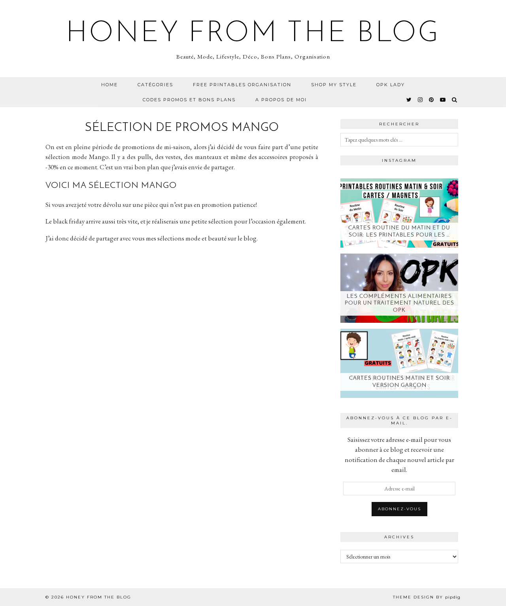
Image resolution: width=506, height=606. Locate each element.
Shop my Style (334, 84)
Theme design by (427, 597)
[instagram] (420, 99)
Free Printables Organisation (242, 84)
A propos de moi (281, 99)
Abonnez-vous (399, 508)
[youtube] (443, 99)
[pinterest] (431, 99)
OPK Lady (390, 84)
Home (109, 84)
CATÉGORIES (155, 84)
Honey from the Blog (253, 34)
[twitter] (409, 99)
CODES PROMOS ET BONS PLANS (189, 99)
